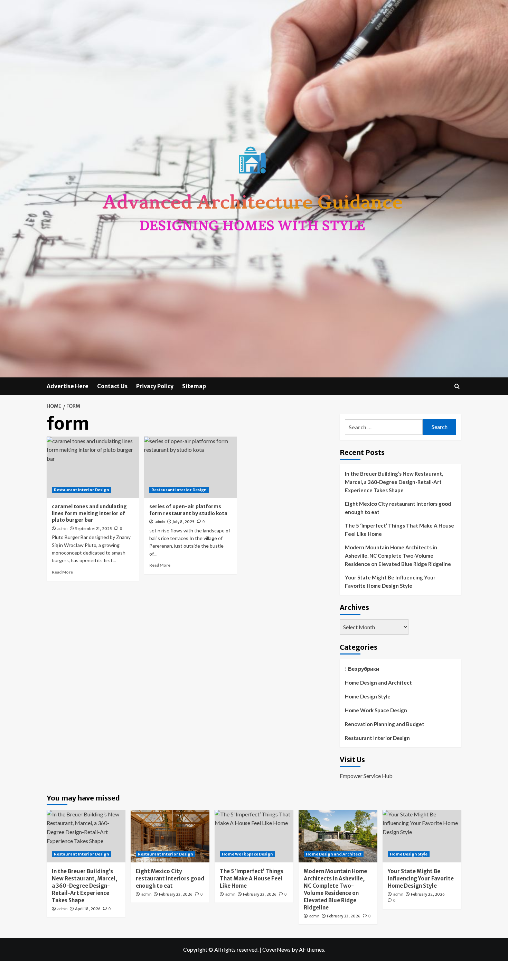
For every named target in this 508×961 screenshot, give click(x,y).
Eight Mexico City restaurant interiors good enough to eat (398, 508)
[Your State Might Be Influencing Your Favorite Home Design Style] (422, 836)
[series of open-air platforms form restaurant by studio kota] (190, 467)
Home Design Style (368, 696)
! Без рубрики (362, 669)
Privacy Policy (154, 386)
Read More (62, 572)
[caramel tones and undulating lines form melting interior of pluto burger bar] (93, 467)
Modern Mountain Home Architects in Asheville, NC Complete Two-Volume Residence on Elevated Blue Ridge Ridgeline (398, 555)
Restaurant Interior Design (81, 489)
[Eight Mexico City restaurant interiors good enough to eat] (170, 836)
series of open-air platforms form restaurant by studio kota (188, 509)
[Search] (457, 386)
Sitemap (194, 386)
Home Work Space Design (376, 710)
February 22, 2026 (428, 894)
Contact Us (112, 386)
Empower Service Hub (366, 775)
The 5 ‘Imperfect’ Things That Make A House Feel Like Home (399, 529)
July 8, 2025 (183, 521)
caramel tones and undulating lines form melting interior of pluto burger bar (89, 513)
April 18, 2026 (88, 908)
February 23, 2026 (175, 894)
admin (62, 529)
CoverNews (276, 949)
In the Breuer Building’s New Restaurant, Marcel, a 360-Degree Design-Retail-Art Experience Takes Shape (394, 481)
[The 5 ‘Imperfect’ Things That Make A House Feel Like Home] (254, 836)
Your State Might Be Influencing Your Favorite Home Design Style (390, 581)
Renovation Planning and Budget (384, 724)
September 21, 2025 (93, 528)
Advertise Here (67, 386)
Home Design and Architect (378, 682)
